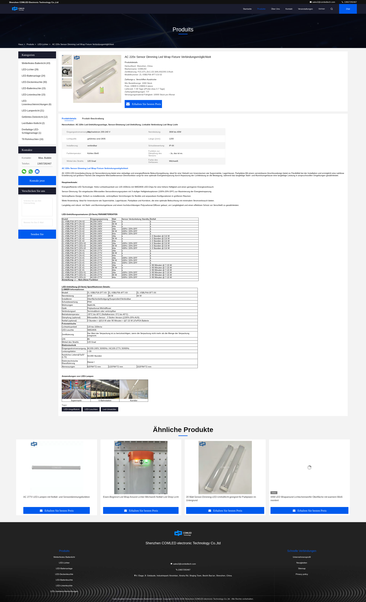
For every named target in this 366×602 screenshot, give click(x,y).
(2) (33, 123)
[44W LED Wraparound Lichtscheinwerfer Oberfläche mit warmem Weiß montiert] (309, 467)
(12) (35, 117)
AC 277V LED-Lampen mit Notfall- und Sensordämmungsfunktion (56, 497)
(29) (30, 69)
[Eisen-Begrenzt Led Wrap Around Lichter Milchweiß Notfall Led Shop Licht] (141, 467)
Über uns (275, 9)
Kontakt (289, 9)
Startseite (247, 9)
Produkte (261, 9)
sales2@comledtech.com (324, 2)
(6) (36, 103)
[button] (21, 474)
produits (30, 44)
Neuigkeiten (301, 563)
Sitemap (302, 568)
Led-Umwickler (109, 409)
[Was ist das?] (31, 171)
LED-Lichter (43, 44)
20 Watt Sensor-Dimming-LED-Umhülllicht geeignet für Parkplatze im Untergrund (221, 499)
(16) (32, 139)
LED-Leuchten (91, 409)
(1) (31, 131)
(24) (33, 76)
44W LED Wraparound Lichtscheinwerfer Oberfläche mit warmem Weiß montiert (306, 499)
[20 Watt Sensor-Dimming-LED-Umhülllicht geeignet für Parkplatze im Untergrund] (225, 467)
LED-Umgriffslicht (71, 409)
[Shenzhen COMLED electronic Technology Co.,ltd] (18, 8)
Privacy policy (302, 574)
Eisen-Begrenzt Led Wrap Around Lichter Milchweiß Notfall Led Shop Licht (141, 497)
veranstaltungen (305, 9)
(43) (36, 63)
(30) (34, 82)
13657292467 (350, 2)
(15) (34, 88)
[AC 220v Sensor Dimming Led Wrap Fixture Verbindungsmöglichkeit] (97, 79)
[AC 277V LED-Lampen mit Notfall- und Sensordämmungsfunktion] (57, 467)
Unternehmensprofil (302, 557)
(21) (33, 110)
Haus (20, 44)
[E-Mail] (37, 171)
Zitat (348, 9)
